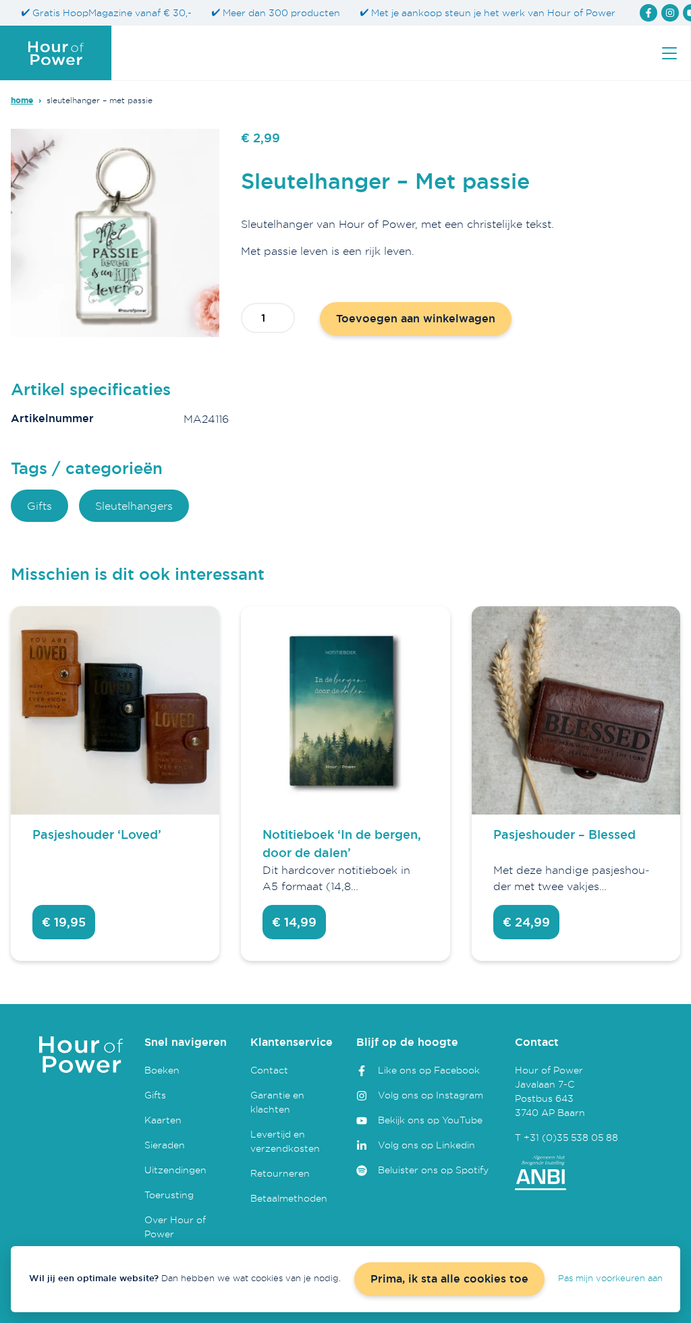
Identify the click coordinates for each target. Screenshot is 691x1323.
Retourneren (280, 1173)
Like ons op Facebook (429, 1070)
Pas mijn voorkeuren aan (610, 1277)
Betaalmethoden (288, 1198)
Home (22, 100)
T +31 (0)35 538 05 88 (566, 1137)
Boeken (161, 1070)
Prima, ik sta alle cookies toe (449, 1279)
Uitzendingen (175, 1169)
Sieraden (164, 1144)
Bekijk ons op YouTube (430, 1119)
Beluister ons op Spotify (433, 1169)
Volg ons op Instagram (430, 1094)
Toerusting (169, 1194)
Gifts (39, 505)
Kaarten (163, 1119)
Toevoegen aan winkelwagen (415, 319)
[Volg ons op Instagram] (670, 13)
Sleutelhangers (134, 505)
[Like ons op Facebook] (648, 13)
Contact (269, 1070)
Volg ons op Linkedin (426, 1144)
